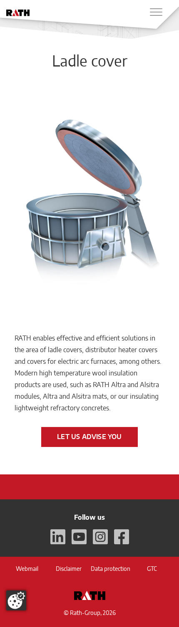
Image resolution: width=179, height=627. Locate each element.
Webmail (27, 568)
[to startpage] (18, 12)
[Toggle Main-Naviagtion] (156, 12)
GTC (152, 568)
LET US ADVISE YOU (89, 436)
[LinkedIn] (57, 536)
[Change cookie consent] (16, 600)
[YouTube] (79, 536)
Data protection (110, 568)
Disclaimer (69, 568)
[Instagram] (100, 536)
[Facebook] (121, 536)
